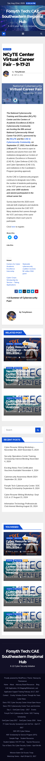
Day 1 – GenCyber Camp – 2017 (18, 710)
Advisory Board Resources (25, 684)
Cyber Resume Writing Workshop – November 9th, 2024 (22, 350)
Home (6, 684)
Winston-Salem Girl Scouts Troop (21, 753)
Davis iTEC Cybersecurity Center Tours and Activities (21, 706)
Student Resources (27, 738)
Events (33, 710)
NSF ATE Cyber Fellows (21, 731)
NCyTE (13, 139)
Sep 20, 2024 (13, 627)
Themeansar (22, 681)
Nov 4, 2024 (13, 577)
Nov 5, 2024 (13, 551)
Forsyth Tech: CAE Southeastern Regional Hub (22, 16)
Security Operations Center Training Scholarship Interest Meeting (20, 375)
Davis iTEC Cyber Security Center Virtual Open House (22, 702)
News (25, 344)
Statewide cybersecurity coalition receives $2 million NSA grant (29, 269)
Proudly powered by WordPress (15, 678)
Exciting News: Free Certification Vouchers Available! (22, 404)
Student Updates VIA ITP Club (14, 742)
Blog (37, 684)
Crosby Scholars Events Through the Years (25, 695)
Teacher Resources (33, 742)
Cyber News (21, 699)
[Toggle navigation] (23, 33)
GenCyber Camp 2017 (9, 720)
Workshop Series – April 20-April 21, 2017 (21, 756)
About (12, 684)
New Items (7, 49)
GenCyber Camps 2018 (27, 720)
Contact (5, 695)
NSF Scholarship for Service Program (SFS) (21, 735)
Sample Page (14, 738)
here (13, 227)
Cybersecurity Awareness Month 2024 (20, 477)
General (10, 344)
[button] (41, 34)
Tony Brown (20, 72)
